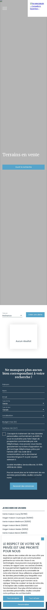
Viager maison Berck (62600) (15, 525)
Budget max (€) (9, 422)
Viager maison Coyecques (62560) (17, 518)
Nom (4, 391)
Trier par (4, 313)
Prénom (5, 384)
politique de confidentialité (24, 477)
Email (4, 397)
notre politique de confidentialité (17, 593)
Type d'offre (6, 401)
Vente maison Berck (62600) (14, 533)
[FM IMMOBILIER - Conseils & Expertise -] (37, 8)
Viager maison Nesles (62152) (15, 529)
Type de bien (6, 407)
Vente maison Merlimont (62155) (16, 521)
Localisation (7, 415)
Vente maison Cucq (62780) (14, 514)
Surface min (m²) (9, 428)
